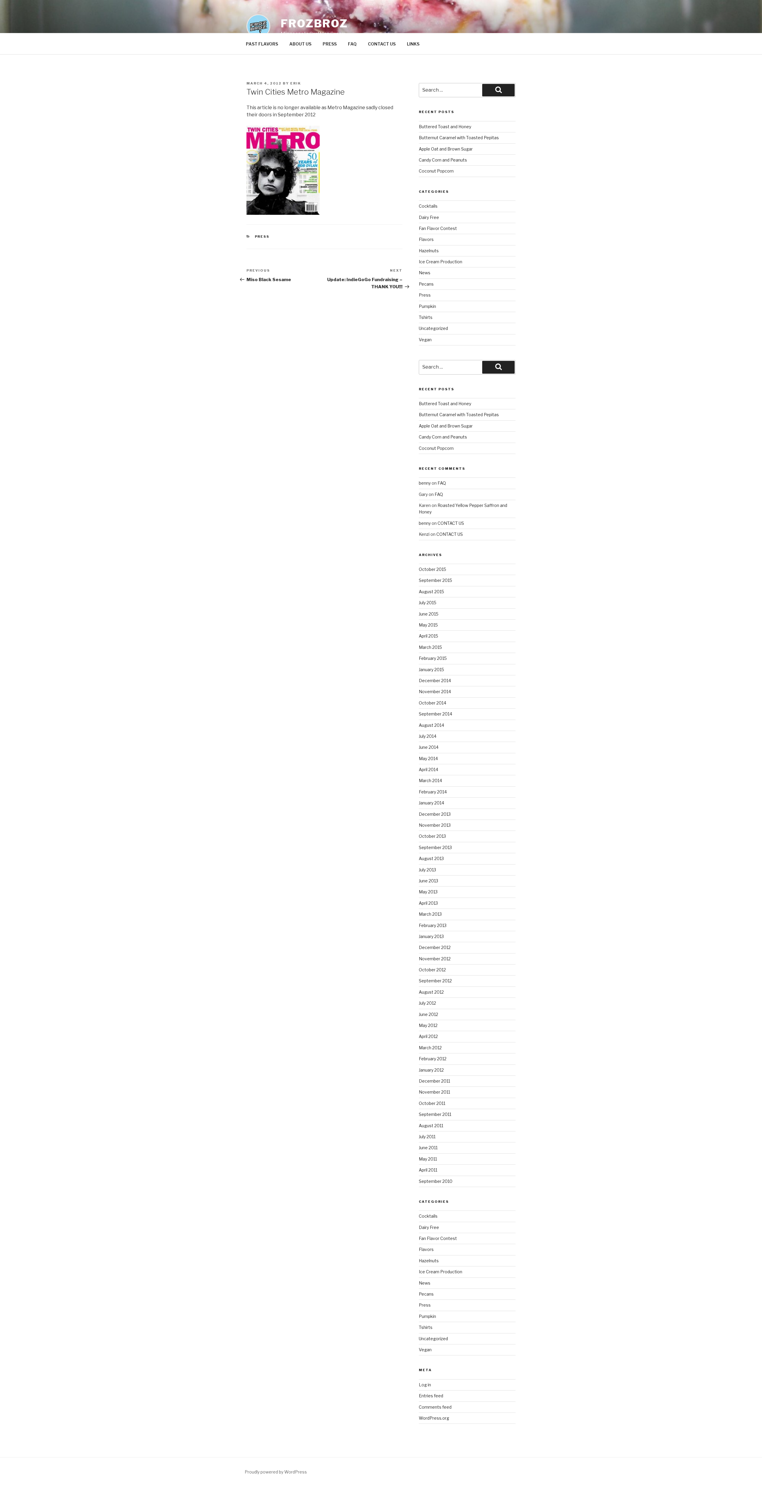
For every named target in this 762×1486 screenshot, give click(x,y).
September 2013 (435, 847)
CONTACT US (382, 43)
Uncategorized (433, 328)
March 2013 (430, 914)
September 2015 (435, 580)
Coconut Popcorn (436, 170)
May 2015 (428, 624)
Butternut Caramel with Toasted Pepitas (459, 137)
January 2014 (431, 802)
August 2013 (431, 858)
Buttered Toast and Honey (445, 126)
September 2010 (435, 1181)
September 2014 (435, 713)
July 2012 (427, 1003)
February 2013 (432, 925)
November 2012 (435, 958)
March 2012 (430, 1047)
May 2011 (428, 1158)
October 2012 (432, 969)
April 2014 (428, 769)
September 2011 (435, 1114)
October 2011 (432, 1103)
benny (425, 483)
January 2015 (431, 669)
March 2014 (430, 780)
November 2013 (435, 825)
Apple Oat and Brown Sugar (446, 148)
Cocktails (428, 206)
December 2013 (435, 814)
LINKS (413, 43)
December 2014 (435, 680)
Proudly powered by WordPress (276, 1471)
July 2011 (427, 1136)
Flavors (426, 239)
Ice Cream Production (440, 261)
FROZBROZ (314, 23)
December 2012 (435, 947)
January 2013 (431, 936)
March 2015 (430, 647)
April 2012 (428, 1036)
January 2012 (431, 1069)
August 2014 (431, 725)
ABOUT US (300, 43)
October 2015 (432, 569)
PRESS (330, 43)
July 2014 (427, 736)
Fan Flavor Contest (438, 228)
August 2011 (431, 1125)
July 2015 (427, 602)
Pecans (426, 283)
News (424, 272)
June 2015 (428, 613)
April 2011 (428, 1169)
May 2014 (428, 758)
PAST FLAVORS (262, 43)
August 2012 (431, 992)
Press (262, 236)
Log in (425, 1384)
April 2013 (428, 903)
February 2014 (433, 791)
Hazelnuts (429, 250)
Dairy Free (429, 217)
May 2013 (428, 891)
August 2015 (431, 591)
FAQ (352, 43)
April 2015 (428, 635)
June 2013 (428, 880)
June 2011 (428, 1147)
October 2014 (432, 702)
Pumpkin (427, 306)
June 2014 (428, 747)
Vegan (425, 339)
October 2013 (432, 836)
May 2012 (428, 1025)
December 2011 (434, 1080)
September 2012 (435, 980)
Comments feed (435, 1407)
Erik (295, 83)
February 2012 (432, 1058)
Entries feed (431, 1395)
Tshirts (425, 317)
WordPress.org (434, 1418)
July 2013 (427, 869)
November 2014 (435, 691)
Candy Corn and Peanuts (443, 159)
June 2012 (428, 1014)
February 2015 (433, 658)
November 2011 (434, 1091)
